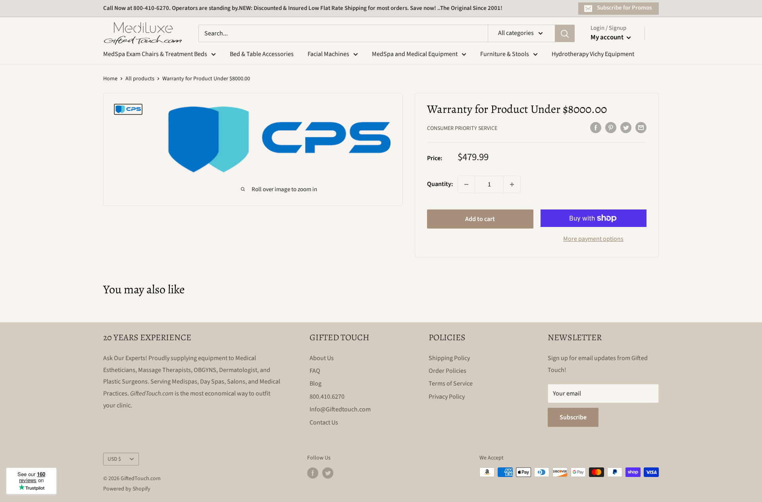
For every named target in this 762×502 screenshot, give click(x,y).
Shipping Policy (449, 358)
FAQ (315, 370)
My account (608, 37)
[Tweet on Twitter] (625, 128)
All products (139, 79)
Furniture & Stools (504, 54)
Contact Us (324, 422)
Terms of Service (451, 383)
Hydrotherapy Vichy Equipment (593, 54)
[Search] (565, 33)
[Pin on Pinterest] (610, 128)
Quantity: (440, 184)
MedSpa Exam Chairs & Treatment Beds (155, 54)
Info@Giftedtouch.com (340, 409)
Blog (315, 383)
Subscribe (573, 417)
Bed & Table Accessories (262, 54)
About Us (322, 358)
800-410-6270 (151, 8)
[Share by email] (641, 128)
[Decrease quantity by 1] (466, 184)
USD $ (114, 459)
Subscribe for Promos (624, 8)
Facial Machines (328, 54)
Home (110, 79)
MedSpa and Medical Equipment (415, 54)
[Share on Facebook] (595, 128)
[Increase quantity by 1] (512, 184)
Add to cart (480, 219)
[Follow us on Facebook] (312, 473)
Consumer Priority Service (462, 128)
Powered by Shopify (126, 489)
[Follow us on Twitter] (327, 473)
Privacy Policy (447, 396)
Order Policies (447, 370)
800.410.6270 (327, 396)
